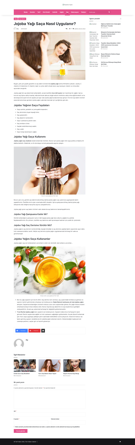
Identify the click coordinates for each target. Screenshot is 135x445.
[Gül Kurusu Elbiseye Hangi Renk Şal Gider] (95, 64)
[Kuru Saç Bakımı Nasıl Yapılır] (50, 365)
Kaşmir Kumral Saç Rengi (71, 373)
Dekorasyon (75, 12)
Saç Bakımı (22, 19)
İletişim (83, 12)
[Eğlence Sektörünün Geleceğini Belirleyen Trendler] (95, 26)
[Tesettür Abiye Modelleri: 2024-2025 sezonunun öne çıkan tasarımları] (95, 47)
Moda (25, 12)
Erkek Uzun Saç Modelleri (22, 373)
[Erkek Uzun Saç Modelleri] (25, 365)
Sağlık (62, 12)
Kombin (32, 12)
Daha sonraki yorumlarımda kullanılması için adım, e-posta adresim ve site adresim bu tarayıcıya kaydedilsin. (47, 427)
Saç (67, 12)
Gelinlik (54, 12)
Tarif (38, 12)
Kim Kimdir (46, 12)
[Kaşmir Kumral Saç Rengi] (74, 365)
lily (18, 28)
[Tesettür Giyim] (67, 5)
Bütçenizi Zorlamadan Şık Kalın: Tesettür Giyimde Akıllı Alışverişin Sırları (111, 34)
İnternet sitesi (55, 419)
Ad (15, 411)
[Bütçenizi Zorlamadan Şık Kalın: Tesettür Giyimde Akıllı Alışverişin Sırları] (95, 36)
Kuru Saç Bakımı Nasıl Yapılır (47, 373)
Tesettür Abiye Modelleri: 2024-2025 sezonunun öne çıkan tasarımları (111, 45)
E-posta (16, 419)
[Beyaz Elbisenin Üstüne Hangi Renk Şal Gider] (95, 56)
